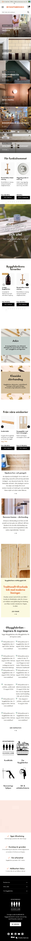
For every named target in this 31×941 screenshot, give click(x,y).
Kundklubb (8, 760)
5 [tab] (14, 202)
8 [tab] (20, 202)
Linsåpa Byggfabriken (6, 288)
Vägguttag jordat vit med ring (22, 178)
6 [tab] (16, 202)
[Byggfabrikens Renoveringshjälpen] (8, 773)
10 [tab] (24, 202)
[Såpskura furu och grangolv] (15, 462)
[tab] (15, 882)
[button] (8, 647)
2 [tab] (8, 202)
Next (27, 284)
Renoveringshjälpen (8, 787)
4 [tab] (12, 202)
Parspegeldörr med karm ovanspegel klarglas (22, 432)
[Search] (28, 12)
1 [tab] (6, 202)
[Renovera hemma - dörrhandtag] (15, 506)
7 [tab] (18, 202)
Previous (3, 284)
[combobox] (14, 12)
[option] (2, 441)
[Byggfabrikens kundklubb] (8, 748)
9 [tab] (22, 202)
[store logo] (15, 7)
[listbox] (7, 441)
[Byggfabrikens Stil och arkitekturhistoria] (22, 773)
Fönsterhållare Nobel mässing (7, 178)
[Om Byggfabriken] (22, 748)
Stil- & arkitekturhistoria (22, 787)
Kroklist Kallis (5, 431)
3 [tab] (10, 202)
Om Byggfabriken (23, 761)
